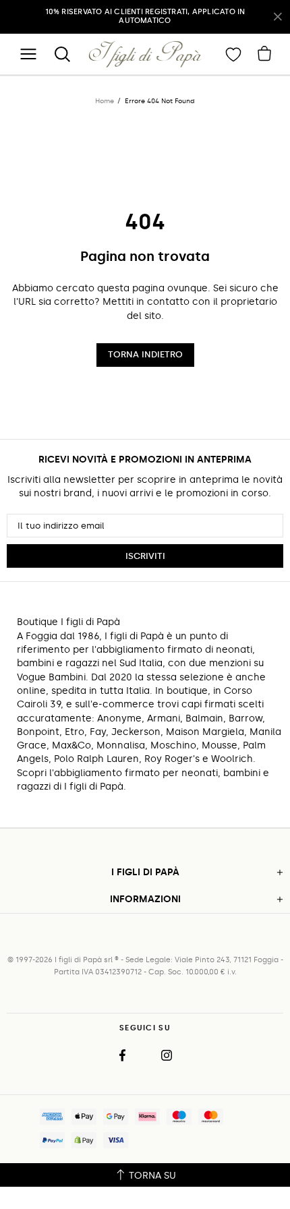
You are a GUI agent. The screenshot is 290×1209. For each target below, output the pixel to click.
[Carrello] (264, 53)
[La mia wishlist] (233, 54)
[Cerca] (62, 54)
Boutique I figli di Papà (145, 53)
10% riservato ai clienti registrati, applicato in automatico (145, 16)
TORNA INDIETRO (145, 354)
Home (104, 101)
